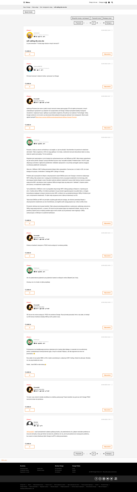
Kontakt (74, 470)
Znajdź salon (40, 468)
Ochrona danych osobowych (78, 486)
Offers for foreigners (102, 486)
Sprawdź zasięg (40, 470)
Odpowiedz (107, 54)
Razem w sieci (49, 484)
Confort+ (97, 484)
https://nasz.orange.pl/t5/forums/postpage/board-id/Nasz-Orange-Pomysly (56, 117)
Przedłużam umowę (24, 470)
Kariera (73, 472)
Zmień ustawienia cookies (59, 484)
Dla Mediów (57, 472)
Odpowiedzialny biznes (38, 484)
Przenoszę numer (24, 468)
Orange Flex (23, 484)
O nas (73, 468)
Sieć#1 (29, 484)
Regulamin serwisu (44, 486)
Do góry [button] (5, 460)
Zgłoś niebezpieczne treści (73, 484)
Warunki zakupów (54, 486)
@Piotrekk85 (30, 431)
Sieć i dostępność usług (46, 7)
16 (90, 23)
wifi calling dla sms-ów (35, 41)
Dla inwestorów (58, 470)
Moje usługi (35, 7)
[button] (112, 30)
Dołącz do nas (93, 2)
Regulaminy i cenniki (24, 472)
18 (97, 23)
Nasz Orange (26, 7)
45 (103, 23)
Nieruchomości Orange (91, 486)
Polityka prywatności (64, 486)
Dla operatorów (58, 468)
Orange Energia (23, 486)
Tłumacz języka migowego (87, 484)
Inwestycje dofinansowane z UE (27, 488)
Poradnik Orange (104, 484)
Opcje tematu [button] (29, 12)
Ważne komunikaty (33, 486)
